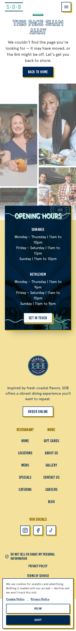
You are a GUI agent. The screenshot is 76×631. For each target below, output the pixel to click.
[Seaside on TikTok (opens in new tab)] (51, 530)
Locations (25, 452)
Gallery (51, 465)
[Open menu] (66, 7)
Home (25, 440)
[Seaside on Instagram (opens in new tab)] (25, 530)
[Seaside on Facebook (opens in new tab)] (38, 530)
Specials (25, 477)
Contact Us (51, 477)
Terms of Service (38, 576)
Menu (25, 465)
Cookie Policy (15, 599)
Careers (51, 489)
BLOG (51, 501)
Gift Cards (51, 440)
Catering (25, 489)
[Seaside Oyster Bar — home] (14, 6)
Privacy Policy (37, 566)
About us (51, 452)
